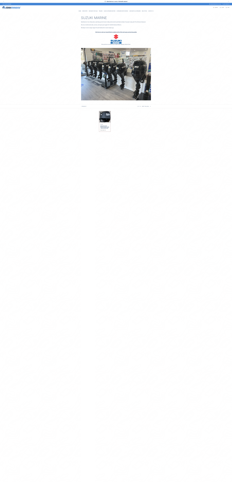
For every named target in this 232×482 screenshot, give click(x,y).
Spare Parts (85, 11)
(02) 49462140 (226, 4)
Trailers (101, 11)
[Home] (12, 7)
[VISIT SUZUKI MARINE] (7, 4)
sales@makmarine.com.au (215, 4)
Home (80, 11)
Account (222, 7)
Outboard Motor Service (122, 11)
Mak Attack (144, 11)
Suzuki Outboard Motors (109, 11)
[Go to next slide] (228, 1)
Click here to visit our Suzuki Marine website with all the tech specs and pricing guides (116, 32)
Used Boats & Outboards (135, 11)
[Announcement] (116, 1)
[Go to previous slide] (3, 1)
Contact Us (150, 11)
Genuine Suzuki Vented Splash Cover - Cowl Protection (105, 121)
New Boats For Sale (93, 11)
